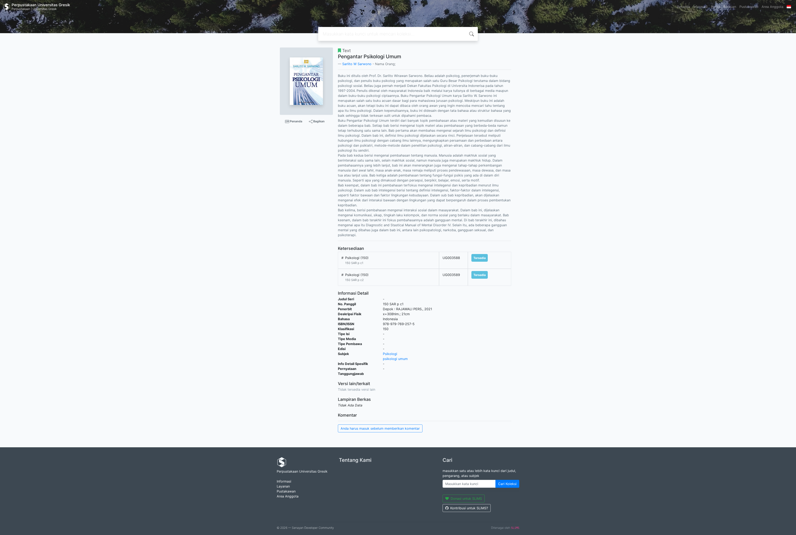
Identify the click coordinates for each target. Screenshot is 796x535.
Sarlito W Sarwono (356, 64)
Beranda (683, 7)
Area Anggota (772, 7)
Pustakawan (748, 7)
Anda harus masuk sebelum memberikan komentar (380, 428)
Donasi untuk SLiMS (466, 498)
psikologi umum (395, 359)
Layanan (283, 486)
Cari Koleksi (507, 484)
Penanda (295, 121)
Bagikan (319, 121)
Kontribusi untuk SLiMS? (469, 508)
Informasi (700, 7)
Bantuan (729, 7)
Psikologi (390, 354)
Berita (715, 7)
